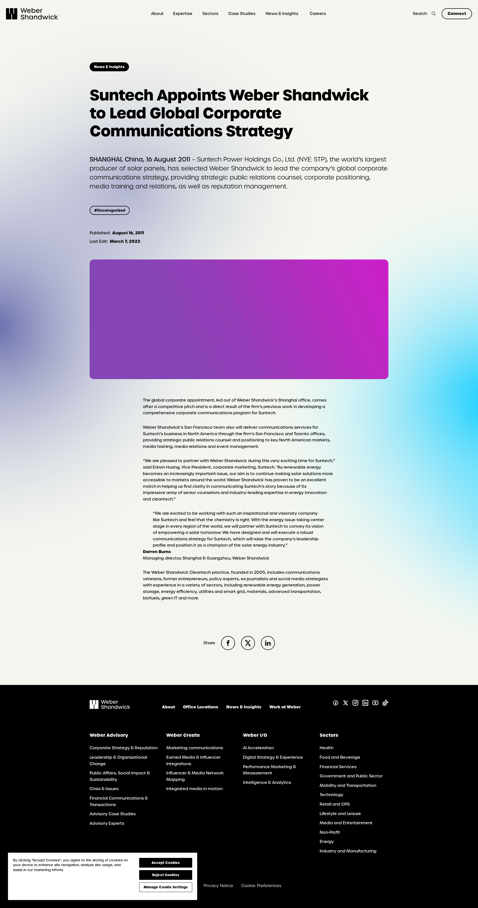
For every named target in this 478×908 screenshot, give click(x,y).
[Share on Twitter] (248, 643)
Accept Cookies (166, 862)
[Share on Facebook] (228, 643)
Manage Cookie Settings (166, 887)
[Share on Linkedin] (268, 643)
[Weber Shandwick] (110, 707)
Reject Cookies (165, 875)
